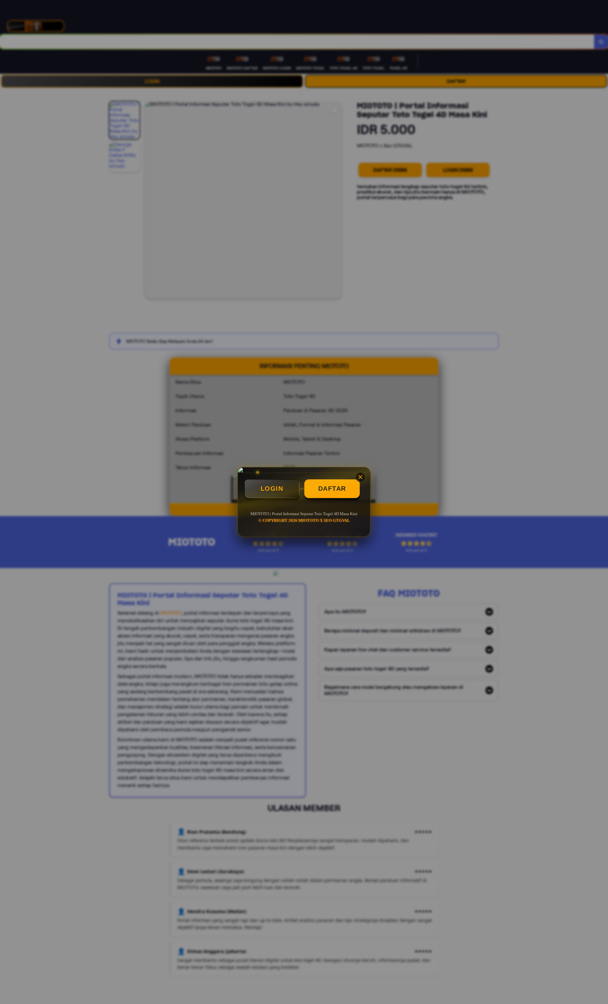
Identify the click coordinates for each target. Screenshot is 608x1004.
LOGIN (272, 488)
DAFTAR (332, 488)
